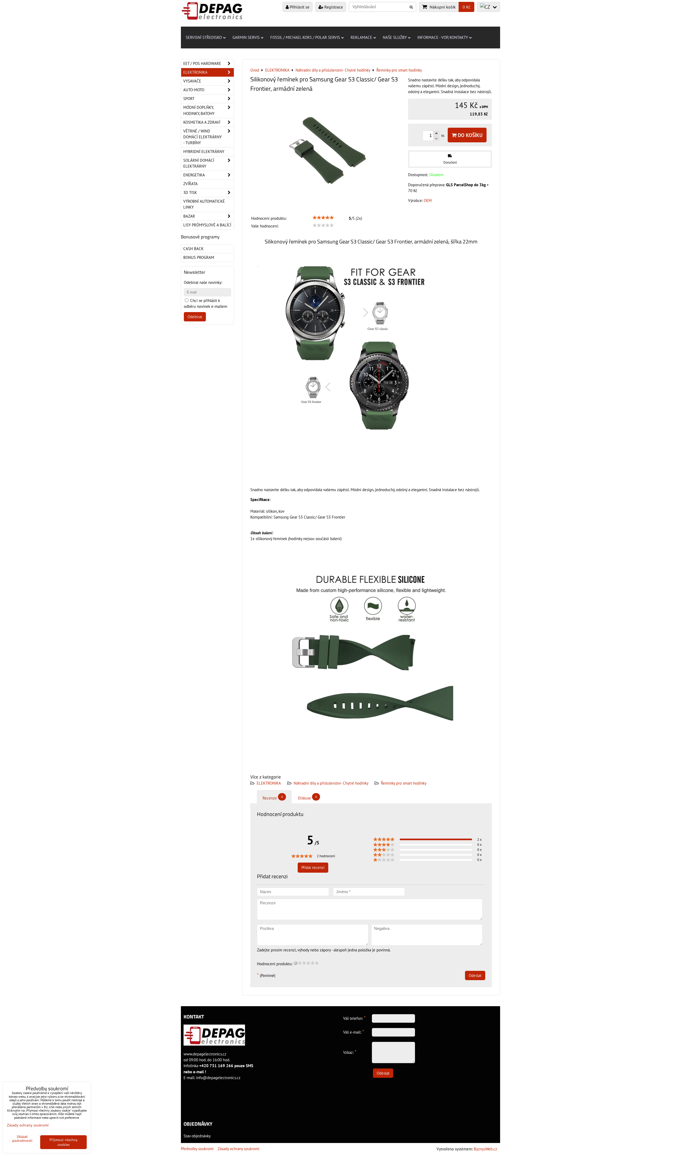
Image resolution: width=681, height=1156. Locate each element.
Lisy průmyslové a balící (207, 224)
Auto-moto (193, 89)
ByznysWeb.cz (485, 1148)
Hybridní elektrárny (203, 151)
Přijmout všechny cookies (63, 1142)
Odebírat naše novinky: (203, 282)
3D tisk (190, 192)
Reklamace (361, 37)
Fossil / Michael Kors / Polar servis (305, 37)
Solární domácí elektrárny (198, 163)
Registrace (333, 7)
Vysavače (192, 81)
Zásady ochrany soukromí (238, 1148)
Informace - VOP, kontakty (442, 37)
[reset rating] (295, 963)
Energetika (194, 174)
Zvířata (190, 183)
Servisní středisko (204, 37)
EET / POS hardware (202, 63)
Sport (188, 98)
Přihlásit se (299, 7)
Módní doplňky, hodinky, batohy (198, 110)
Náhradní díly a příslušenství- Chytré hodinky (331, 783)
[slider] (323, 218)
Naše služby (395, 37)
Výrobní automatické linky (204, 204)
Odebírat (195, 316)
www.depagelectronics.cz (205, 1053)
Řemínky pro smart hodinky (403, 783)
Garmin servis (246, 37)
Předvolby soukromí (197, 1148)
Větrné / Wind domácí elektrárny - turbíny (202, 137)
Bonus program (198, 257)
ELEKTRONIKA (269, 783)
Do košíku (469, 135)
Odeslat (475, 975)
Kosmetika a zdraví (201, 122)
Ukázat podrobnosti (22, 1139)
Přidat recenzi (313, 867)
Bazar (189, 216)
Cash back (193, 248)
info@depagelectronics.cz (218, 1077)
